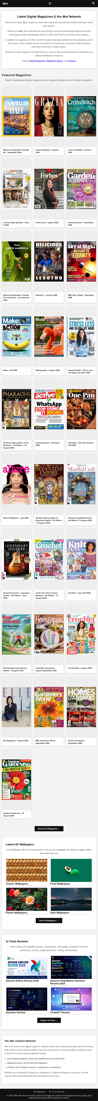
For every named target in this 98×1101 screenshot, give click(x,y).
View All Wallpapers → (49, 920)
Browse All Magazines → (49, 829)
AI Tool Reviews (58, 1092)
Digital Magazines (37, 61)
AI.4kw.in (72, 61)
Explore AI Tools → (49, 1020)
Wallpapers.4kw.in (54, 61)
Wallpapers (40, 1092)
